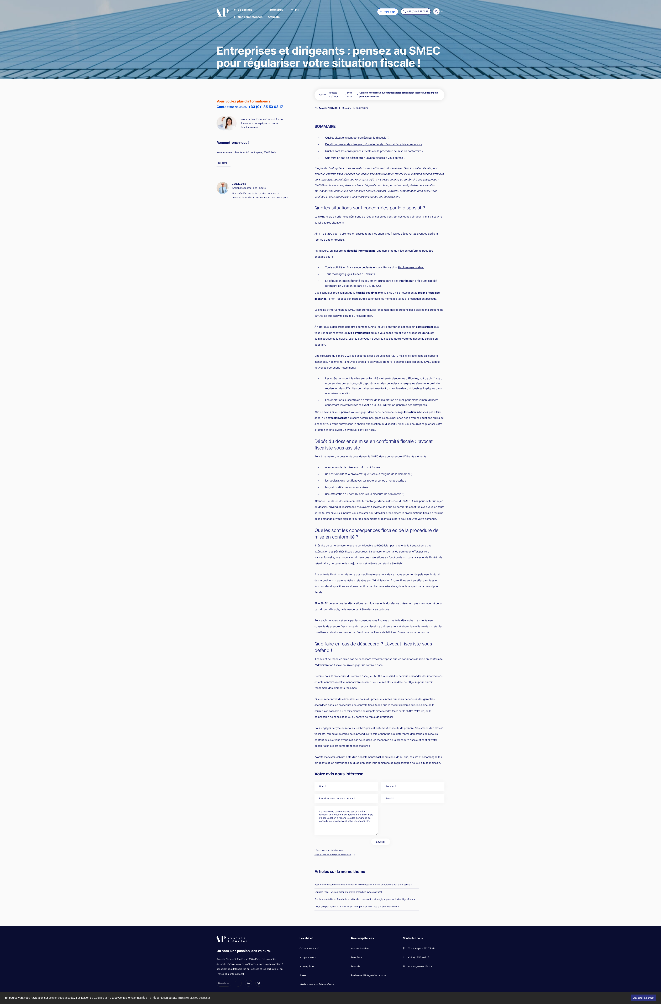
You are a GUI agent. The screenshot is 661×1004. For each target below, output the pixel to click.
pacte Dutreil (359, 298)
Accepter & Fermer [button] (643, 997)
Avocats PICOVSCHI (329, 108)
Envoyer (380, 841)
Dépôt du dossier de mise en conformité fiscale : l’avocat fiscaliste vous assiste (373, 144)
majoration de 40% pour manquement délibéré (409, 400)
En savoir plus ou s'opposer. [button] (194, 997)
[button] (242, 10)
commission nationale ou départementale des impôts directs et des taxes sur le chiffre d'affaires (369, 711)
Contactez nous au (250, 107)
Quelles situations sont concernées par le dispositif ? (357, 137)
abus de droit (364, 315)
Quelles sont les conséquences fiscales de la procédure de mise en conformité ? (374, 151)
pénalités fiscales (344, 551)
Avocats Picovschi (324, 757)
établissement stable (411, 267)
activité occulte (343, 315)
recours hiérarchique (403, 705)
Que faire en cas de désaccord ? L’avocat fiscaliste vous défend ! (365, 157)
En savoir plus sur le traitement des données (332, 854)
